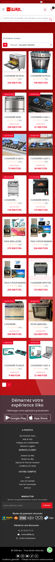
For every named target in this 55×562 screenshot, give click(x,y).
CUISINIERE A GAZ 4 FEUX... (40, 365)
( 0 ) (20, 79)
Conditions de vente (27, 466)
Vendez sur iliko (8, 2)
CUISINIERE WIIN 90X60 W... (12, 117)
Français (48, 2)
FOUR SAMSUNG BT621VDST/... (39, 324)
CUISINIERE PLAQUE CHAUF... (14, 365)
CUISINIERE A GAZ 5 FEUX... (13, 158)
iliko (20, 550)
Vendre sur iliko (27, 459)
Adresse (27, 488)
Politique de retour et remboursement (37, 559)
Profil (27, 477)
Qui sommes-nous (27, 436)
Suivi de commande (27, 484)
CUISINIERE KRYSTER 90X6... (41, 282)
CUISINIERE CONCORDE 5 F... (12, 324)
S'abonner (47, 505)
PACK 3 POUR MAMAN (15, 282)
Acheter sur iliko (27, 455)
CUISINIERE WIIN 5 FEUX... (40, 200)
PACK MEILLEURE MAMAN (12, 241)
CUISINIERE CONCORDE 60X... (12, 200)
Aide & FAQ (27, 439)
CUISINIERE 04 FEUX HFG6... (40, 75)
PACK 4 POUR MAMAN (41, 241)
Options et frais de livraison (27, 462)
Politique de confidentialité (27, 442)
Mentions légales (27, 446)
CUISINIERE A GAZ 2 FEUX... (40, 117)
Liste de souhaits (27, 481)
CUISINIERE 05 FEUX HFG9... (14, 75)
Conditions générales (10, 559)
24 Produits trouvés (11, 38)
